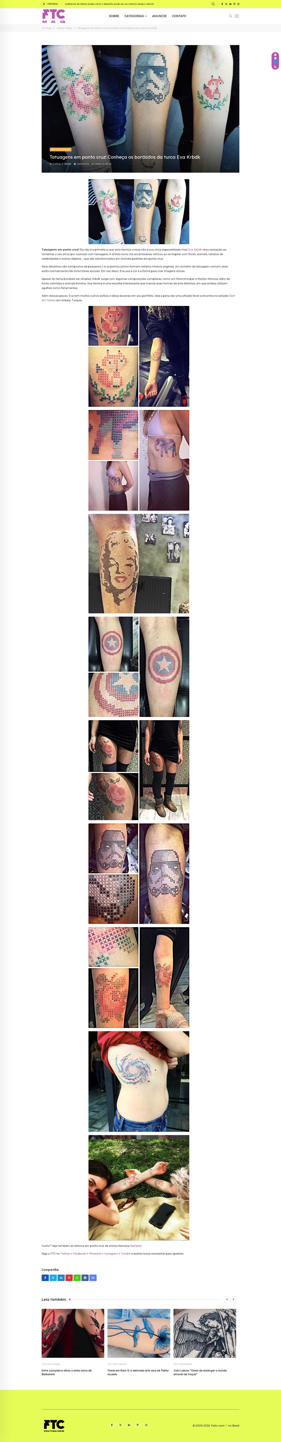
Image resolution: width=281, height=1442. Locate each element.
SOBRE (114, 16)
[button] (227, 1299)
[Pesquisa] (214, 4)
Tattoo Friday (51, 1364)
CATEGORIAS (134, 16)
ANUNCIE (159, 16)
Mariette (135, 1245)
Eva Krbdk (195, 249)
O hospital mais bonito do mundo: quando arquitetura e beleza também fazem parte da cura (116, 4)
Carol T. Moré (62, 164)
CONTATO (179, 16)
